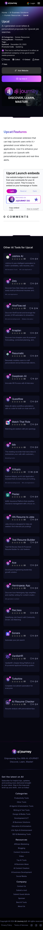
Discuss (7, 59)
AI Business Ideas (21, 864)
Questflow (17, 398)
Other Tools (21, 802)
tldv (14, 444)
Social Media (21, 876)
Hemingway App (21, 585)
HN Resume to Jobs (23, 516)
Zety (14, 280)
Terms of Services (21, 925)
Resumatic (18, 353)
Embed (27, 59)
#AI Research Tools (11, 269)
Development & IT (21, 818)
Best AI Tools (21, 902)
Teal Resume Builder (23, 539)
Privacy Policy (6, 925)
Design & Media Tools (21, 814)
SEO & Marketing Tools (21, 834)
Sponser (21, 898)
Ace (14, 562)
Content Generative (21, 852)
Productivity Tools (21, 798)
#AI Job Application (25, 269)
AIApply (16, 469)
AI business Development (21, 872)
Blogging (21, 848)
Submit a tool (21, 890)
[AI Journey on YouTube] (41, 925)
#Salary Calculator (27, 319)
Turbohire (17, 678)
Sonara (16, 632)
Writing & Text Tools (21, 810)
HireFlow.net (19, 305)
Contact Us (21, 886)
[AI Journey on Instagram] (31, 925)
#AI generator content (12, 599)
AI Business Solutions (19, 12)
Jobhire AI (17, 256)
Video (21, 856)
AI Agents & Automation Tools (21, 806)
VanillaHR (17, 655)
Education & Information (21, 826)
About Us (21, 906)
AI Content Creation (21, 868)
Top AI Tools (21, 860)
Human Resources (12, 15)
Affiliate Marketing (21, 844)
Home (4, 12)
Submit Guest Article (21, 894)
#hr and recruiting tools (12, 319)
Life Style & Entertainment (21, 830)
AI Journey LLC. (21, 921)
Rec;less (17, 610)
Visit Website (23, 71)
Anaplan (16, 330)
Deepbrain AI (19, 375)
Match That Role (21, 421)
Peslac (15, 493)
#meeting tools (10, 458)
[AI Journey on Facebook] (36, 925)
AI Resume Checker (23, 701)
